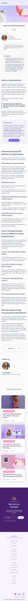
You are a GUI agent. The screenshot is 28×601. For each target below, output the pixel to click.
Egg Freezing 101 (14, 567)
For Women (16, 596)
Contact (14, 580)
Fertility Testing (14, 569)
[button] (25, 3)
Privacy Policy (14, 583)
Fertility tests (14, 551)
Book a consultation (14, 140)
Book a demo (14, 545)
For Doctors (22, 596)
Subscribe (20, 517)
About (14, 578)
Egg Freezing (14, 554)
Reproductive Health (14, 572)
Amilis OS (14, 543)
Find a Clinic (14, 559)
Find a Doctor (14, 556)
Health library (14, 564)
